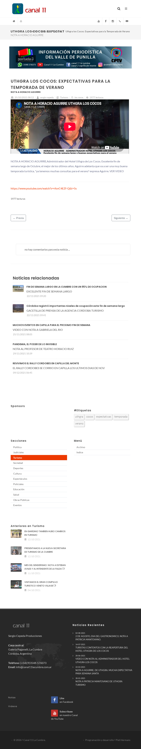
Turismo (57, 31)
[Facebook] (105, 21)
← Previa (18, 217)
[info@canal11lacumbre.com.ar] (126, 21)
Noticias (45, 31)
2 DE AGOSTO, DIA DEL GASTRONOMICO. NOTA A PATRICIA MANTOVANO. (101, 636)
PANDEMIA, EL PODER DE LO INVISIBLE (35, 344)
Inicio (34, 31)
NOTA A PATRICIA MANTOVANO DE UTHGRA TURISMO (98, 681)
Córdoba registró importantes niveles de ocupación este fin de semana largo (75, 306)
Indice (80, 452)
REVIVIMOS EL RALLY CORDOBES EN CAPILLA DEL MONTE (46, 363)
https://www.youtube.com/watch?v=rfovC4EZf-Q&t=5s (44, 188)
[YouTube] (98, 21)
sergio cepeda (47, 97)
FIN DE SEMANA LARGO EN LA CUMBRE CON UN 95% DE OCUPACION (66, 286)
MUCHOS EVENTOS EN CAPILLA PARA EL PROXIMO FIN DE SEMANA (51, 325)
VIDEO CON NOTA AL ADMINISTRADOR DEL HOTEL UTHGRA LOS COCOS (102, 658)
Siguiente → (121, 217)
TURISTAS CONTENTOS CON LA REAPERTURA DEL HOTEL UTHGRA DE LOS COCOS (101, 647)
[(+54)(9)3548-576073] (119, 21)
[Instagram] (112, 21)
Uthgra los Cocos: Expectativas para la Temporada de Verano (98, 31)
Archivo (81, 447)
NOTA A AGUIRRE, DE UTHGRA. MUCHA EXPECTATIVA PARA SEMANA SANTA (103, 670)
